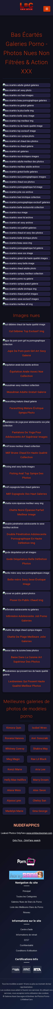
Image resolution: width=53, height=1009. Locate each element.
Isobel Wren (39, 727)
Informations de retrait (26, 934)
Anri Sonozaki (39, 738)
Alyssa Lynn (14, 800)
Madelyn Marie (14, 811)
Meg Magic (13, 759)
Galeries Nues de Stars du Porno (26, 902)
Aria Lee (40, 769)
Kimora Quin (13, 727)
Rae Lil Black (38, 759)
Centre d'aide (26, 929)
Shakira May (40, 748)
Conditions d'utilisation (26, 950)
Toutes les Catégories (26, 896)
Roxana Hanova (14, 738)
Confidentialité (26, 945)
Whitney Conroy (14, 748)
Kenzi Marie (15, 769)
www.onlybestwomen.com (39, 833)
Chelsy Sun (39, 800)
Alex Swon (39, 790)
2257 (26, 940)
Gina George (39, 811)
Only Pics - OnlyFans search (26, 840)
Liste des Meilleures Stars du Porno (26, 907)
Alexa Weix (14, 790)
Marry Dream (41, 779)
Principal (27, 891)
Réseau (26, 912)
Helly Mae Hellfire (15, 779)
